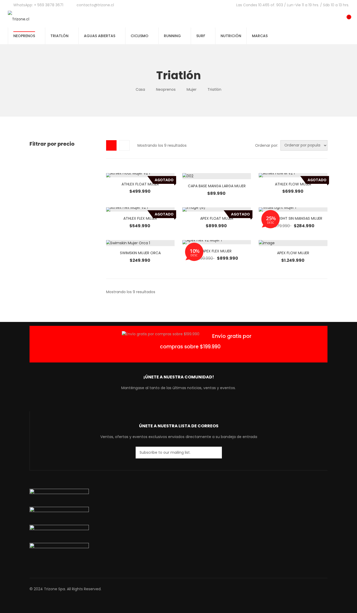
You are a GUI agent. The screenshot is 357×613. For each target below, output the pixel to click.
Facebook (163, 403)
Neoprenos (166, 89)
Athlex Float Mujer (140, 184)
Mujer (192, 89)
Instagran (183, 403)
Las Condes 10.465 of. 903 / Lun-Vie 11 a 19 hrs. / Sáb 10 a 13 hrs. (292, 5)
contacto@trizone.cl (95, 5)
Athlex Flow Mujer (293, 184)
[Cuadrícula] (111, 145)
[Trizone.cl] (18, 18)
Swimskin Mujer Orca (140, 253)
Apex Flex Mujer (217, 251)
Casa (140, 89)
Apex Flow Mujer (293, 253)
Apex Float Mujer (216, 218)
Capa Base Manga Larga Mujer (217, 186)
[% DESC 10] (216, 242)
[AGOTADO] (140, 175)
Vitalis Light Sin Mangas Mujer (293, 218)
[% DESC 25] (293, 209)
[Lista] (124, 145)
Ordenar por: (266, 145)
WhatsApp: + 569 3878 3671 (38, 5)
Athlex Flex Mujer (140, 218)
